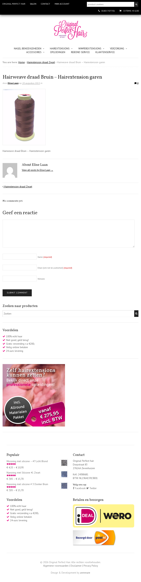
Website (41, 279)
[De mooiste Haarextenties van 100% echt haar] (70, 37)
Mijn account (62, 3)
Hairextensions (60, 48)
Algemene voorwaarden (55, 565)
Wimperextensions (89, 48)
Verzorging (117, 48)
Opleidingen (57, 52)
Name (45, 257)
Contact (45, 3)
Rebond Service (80, 52)
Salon (33, 3)
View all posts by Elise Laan (37, 170)
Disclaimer (76, 565)
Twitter (93, 488)
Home (21, 62)
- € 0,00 (131, 10)
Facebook (80, 488)
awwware (85, 572)
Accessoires (33, 52)
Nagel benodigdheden (27, 48)
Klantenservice (105, 52)
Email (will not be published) (55, 268)
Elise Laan (13, 83)
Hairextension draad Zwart (41, 62)
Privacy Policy (91, 565)
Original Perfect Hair (13, 3)
